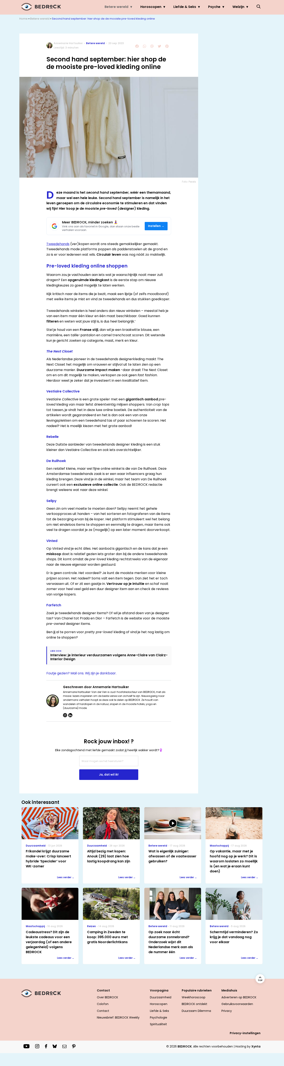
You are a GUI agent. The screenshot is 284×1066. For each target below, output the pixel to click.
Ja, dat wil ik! (109, 774)
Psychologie (158, 1017)
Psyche (214, 6)
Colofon (103, 1004)
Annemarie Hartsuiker (68, 43)
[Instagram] (65, 715)
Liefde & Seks (184, 6)
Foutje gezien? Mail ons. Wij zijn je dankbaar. (81, 673)
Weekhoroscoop (193, 997)
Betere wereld (116, 6)
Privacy (226, 1011)
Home (23, 19)
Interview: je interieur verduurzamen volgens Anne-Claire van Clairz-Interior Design (109, 657)
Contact (103, 1011)
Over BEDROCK (107, 997)
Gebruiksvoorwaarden (237, 1004)
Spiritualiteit (158, 1024)
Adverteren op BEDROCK (238, 997)
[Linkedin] (70, 715)
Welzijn (238, 6)
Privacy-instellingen (245, 1033)
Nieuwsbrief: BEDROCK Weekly (118, 1017)
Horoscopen (150, 6)
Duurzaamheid (160, 997)
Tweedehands (57, 244)
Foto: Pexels (189, 181)
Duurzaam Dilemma (196, 1011)
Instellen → (156, 226)
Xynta (256, 1046)
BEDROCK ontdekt (194, 1004)
